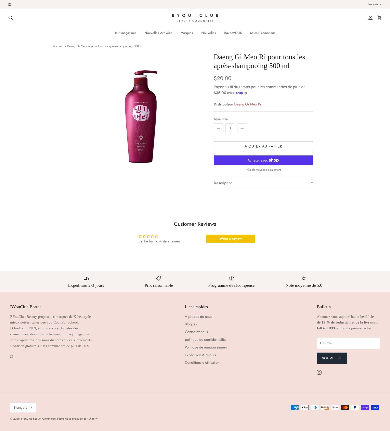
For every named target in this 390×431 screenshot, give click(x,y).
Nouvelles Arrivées (158, 32)
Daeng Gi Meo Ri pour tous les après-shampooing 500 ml (105, 46)
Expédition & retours (200, 355)
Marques (187, 32)
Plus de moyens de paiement (263, 170)
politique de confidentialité (205, 339)
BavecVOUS (233, 32)
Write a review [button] (231, 238)
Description (223, 183)
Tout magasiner (125, 32)
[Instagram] (9, 4)
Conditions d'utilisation (202, 362)
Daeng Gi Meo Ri (247, 104)
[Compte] (369, 17)
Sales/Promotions (262, 32)
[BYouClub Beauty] (195, 18)
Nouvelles (208, 32)
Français (373, 4)
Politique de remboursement (206, 347)
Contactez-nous (196, 331)
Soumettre (332, 358)
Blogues (191, 324)
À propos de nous (198, 316)
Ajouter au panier (263, 146)
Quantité (221, 119)
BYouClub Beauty (31, 419)
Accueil (57, 46)
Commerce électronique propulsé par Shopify (70, 419)
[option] (141, 117)
